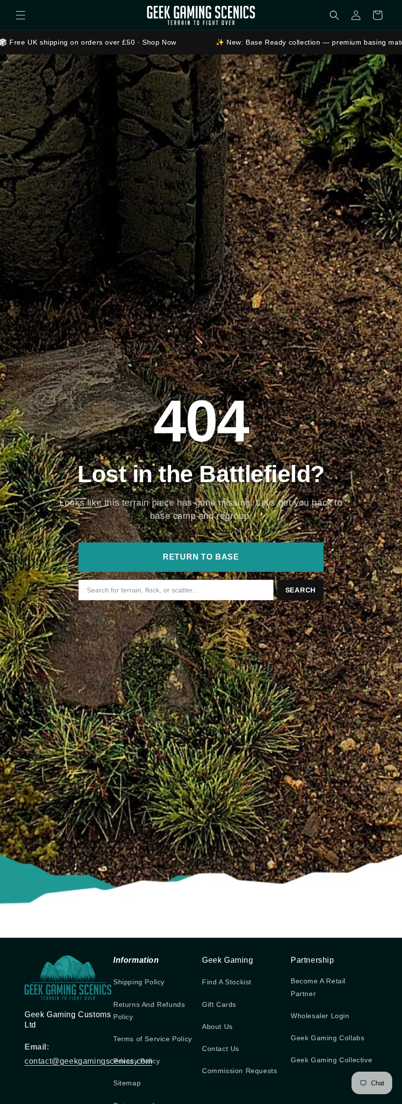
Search (300, 590)
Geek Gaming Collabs (327, 1038)
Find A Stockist (226, 982)
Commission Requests (239, 1071)
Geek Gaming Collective (331, 1060)
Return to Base (201, 557)
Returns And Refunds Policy (149, 1011)
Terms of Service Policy (152, 1039)
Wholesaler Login (320, 1016)
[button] (20, 15)
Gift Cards (219, 1004)
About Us (217, 1026)
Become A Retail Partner (318, 987)
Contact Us (220, 1049)
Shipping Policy (139, 982)
